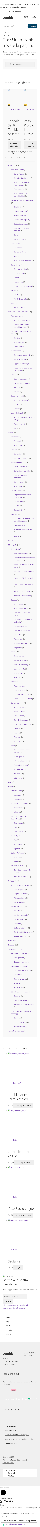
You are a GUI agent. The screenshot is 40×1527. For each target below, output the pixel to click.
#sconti (18, 11)
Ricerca (32, 26)
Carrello (11, 1473)
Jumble (8, 17)
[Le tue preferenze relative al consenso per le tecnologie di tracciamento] (4, 1525)
